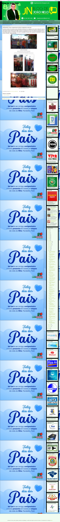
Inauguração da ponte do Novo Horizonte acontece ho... (52, 260)
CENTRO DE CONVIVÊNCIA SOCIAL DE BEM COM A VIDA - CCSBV (23, 23)
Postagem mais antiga (41, 98)
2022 (49, 233)
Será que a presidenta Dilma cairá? (52, 289)
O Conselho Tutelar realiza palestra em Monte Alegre (51, 267)
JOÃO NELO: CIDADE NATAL (43, 20)
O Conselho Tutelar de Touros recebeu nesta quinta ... (52, 257)
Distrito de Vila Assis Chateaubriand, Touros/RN (53, 209)
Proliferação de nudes (51, 274)
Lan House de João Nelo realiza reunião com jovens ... (52, 271)
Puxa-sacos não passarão (51, 287)
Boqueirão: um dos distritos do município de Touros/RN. (54, 215)
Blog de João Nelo (10, 3)
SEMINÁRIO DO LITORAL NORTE (48, 23)
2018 (49, 238)
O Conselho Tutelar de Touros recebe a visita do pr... (52, 262)
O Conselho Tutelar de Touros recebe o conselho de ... (52, 276)
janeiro (50, 326)
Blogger (51, 520)
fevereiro (50, 325)
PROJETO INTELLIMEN (51, 20)
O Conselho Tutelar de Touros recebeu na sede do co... (52, 280)
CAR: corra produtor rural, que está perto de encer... (52, 264)
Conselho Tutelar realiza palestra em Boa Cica (52, 278)
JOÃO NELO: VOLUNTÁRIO (34, 20)
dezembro (50, 241)
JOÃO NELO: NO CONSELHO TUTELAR (38, 23)
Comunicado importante (52, 268)
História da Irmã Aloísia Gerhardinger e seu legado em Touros (54, 221)
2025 (49, 230)
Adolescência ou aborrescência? (51, 272)
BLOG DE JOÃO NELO (11, 20)
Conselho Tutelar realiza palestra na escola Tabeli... (52, 283)
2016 (49, 240)
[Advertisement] (52, 93)
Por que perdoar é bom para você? (52, 321)
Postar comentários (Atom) (25, 100)
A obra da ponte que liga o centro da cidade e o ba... (52, 306)
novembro (50, 242)
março (50, 324)
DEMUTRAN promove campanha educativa (52, 322)
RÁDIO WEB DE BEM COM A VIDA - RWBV (8, 23)
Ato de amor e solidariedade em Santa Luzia (51, 312)
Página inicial (4, 20)
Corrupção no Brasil (51, 297)
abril (49, 250)
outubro (50, 243)
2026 (49, 229)
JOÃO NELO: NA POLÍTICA (26, 20)
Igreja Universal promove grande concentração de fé (52, 252)
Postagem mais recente (6, 98)
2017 (49, 239)
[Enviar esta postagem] (19, 91)
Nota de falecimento (51, 300)
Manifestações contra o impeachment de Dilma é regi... (52, 317)
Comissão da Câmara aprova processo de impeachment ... (52, 291)
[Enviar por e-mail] (20, 91)
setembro (50, 244)
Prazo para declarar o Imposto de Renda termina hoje (51, 255)
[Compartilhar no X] (22, 91)
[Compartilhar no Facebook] (23, 91)
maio (49, 249)
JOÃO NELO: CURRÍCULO (18, 20)
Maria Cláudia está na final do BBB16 (51, 308)
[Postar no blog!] (21, 91)
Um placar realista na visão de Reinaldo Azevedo (51, 285)
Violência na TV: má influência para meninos (51, 294)
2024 (49, 231)
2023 (49, 232)
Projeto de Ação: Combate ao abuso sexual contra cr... (51, 304)
